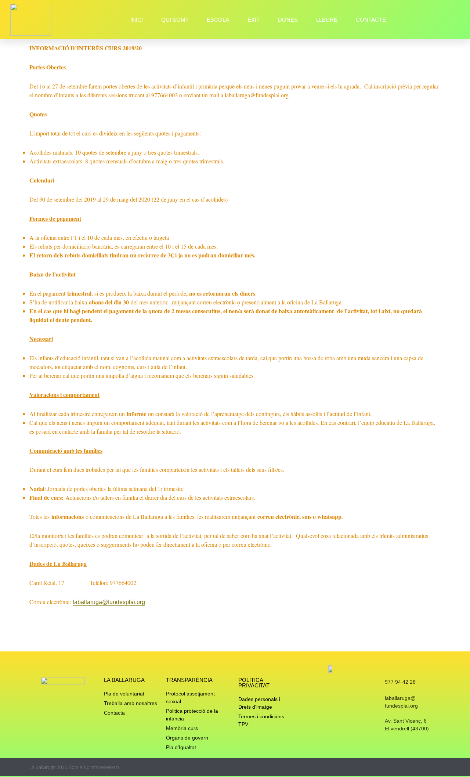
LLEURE (326, 20)
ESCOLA (218, 20)
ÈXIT (253, 20)
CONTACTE (371, 20)
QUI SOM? (174, 20)
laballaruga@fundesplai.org (109, 602)
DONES (288, 20)
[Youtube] (438, 767)
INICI (136, 20)
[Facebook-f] (423, 767)
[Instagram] (409, 767)
